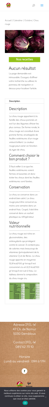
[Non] (45, 397)
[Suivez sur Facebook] (24, 371)
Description (14, 101)
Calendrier (18, 20)
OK (25, 403)
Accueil (8, 20)
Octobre (28, 20)
